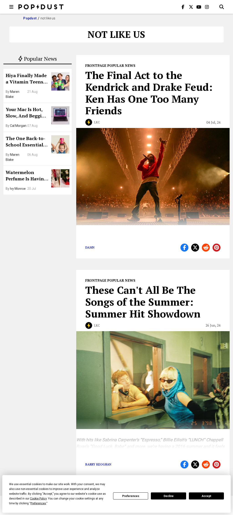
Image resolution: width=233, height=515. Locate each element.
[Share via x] (195, 248)
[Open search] (221, 7)
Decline (169, 496)
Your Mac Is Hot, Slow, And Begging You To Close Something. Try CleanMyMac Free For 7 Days (27, 113)
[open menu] (11, 7)
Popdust (30, 18)
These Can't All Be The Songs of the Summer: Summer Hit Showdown (142, 301)
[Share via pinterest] (216, 248)
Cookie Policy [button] (38, 498)
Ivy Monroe (18, 188)
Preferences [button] (38, 503)
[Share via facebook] (184, 248)
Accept (206, 496)
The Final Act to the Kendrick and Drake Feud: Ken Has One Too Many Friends (149, 92)
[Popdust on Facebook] (183, 7)
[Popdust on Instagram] (206, 7)
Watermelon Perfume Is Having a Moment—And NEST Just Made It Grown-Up (26, 176)
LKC (97, 122)
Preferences (130, 496)
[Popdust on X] (190, 7)
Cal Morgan (18, 125)
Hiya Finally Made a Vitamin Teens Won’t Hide (26, 79)
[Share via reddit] (206, 248)
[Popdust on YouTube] (198, 7)
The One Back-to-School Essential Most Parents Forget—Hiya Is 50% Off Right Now (27, 142)
